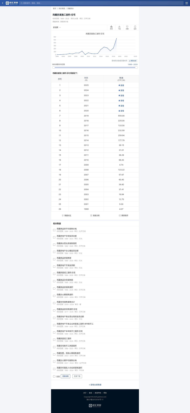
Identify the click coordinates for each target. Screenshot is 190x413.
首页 (54, 9)
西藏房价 (70, 9)
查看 (122, 85)
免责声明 (98, 393)
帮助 (105, 393)
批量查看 (65, 376)
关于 (84, 393)
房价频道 (62, 9)
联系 (90, 393)
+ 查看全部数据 (95, 385)
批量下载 (77, 376)
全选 (58, 376)
